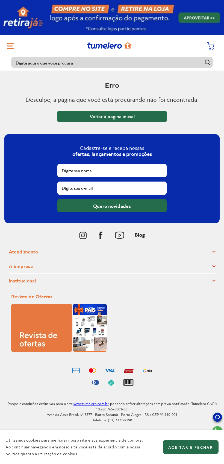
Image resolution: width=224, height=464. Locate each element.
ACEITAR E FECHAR (190, 447)
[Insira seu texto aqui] (83, 235)
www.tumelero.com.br (90, 403)
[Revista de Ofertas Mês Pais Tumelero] (59, 350)
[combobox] (112, 62)
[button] (217, 418)
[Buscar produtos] (207, 62)
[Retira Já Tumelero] (112, 17)
